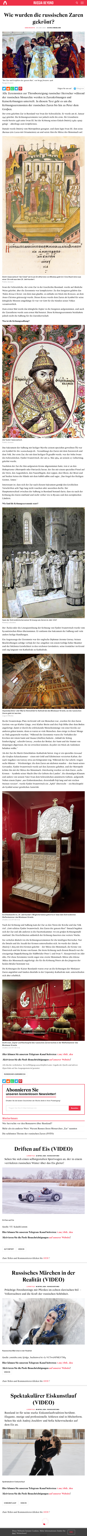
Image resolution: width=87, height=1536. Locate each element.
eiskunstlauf (10, 1503)
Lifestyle (31, 1156)
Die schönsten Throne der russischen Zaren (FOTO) (28, 1134)
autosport (9, 1249)
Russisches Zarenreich (14, 1074)
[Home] (5, 3)
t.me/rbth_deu (65, 1054)
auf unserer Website (59, 1059)
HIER (46, 1258)
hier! (14, 1533)
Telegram (80, 88)
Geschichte (30, 28)
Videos (21, 1249)
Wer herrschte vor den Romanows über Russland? (27, 1123)
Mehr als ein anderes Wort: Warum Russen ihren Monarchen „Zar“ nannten (39, 1128)
